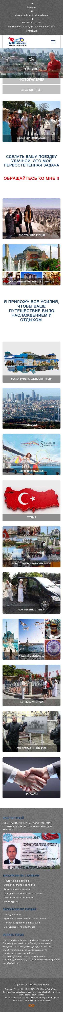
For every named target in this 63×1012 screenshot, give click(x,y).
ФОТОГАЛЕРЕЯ (31, 79)
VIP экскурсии (11, 901)
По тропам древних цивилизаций (22, 923)
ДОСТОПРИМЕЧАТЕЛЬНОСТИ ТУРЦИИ (31, 378)
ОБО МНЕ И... (31, 90)
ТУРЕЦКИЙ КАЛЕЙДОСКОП (31, 655)
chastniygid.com (40, 985)
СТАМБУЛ (31, 425)
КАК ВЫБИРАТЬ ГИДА (31, 702)
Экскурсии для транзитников (19, 885)
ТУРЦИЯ (31, 517)
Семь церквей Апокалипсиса (19, 927)
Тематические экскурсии (17, 889)
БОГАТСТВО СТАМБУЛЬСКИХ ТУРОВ (31, 563)
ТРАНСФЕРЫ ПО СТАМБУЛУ (31, 609)
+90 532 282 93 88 (31, 23)
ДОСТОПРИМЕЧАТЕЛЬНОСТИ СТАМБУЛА (31, 281)
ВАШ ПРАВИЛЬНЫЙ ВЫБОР (31, 748)
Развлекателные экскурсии (18, 897)
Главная (31, 7)
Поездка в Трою (12, 914)
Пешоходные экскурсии (17, 881)
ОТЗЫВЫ (31, 69)
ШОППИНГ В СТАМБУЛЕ (31, 471)
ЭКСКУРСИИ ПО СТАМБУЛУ (31, 138)
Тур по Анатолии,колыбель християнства (26, 918)
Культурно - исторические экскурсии (23, 893)
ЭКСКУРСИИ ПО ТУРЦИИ (31, 235)
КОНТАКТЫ (32, 794)
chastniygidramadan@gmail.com (31, 15)
